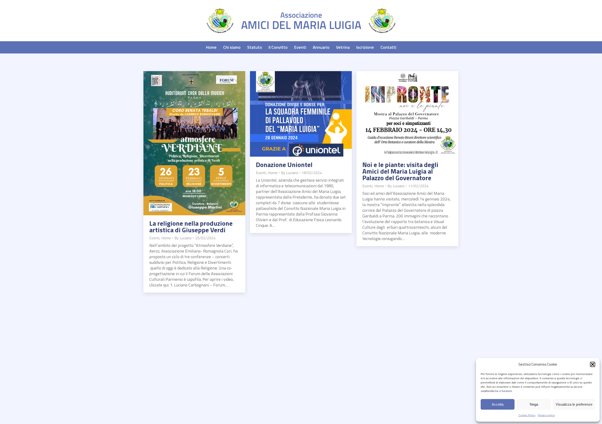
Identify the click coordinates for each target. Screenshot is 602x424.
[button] (592, 364)
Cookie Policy (527, 415)
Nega (534, 404)
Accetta (497, 404)
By (183, 238)
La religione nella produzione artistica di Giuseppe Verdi (191, 226)
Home (166, 238)
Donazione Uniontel (284, 164)
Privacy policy (546, 415)
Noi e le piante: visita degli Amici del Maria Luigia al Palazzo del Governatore (400, 171)
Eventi (154, 238)
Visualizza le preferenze (574, 404)
